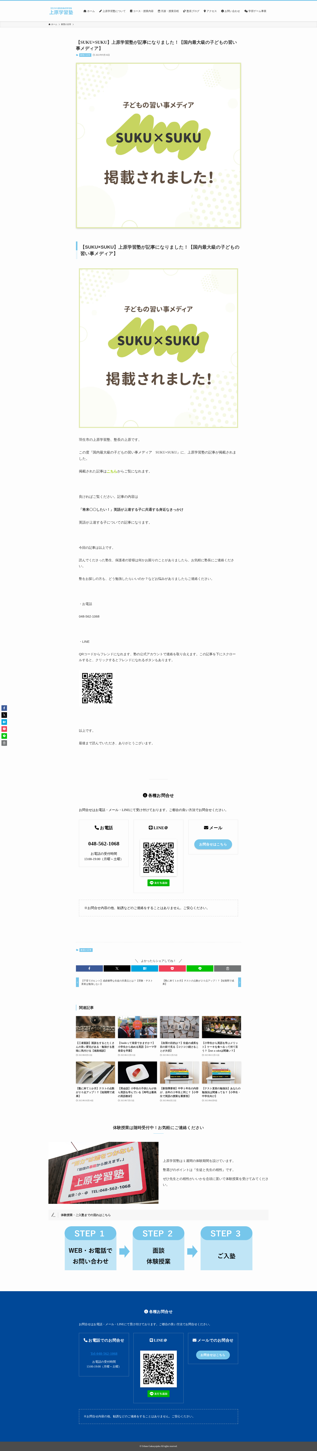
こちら (112, 471)
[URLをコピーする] (227, 968)
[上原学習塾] (61, 11)
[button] (89, 968)
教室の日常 (85, 55)
